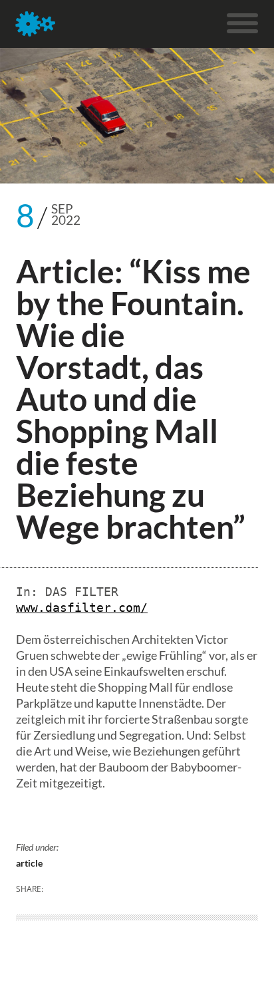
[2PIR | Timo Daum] (35, 24)
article (29, 863)
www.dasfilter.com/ (82, 608)
